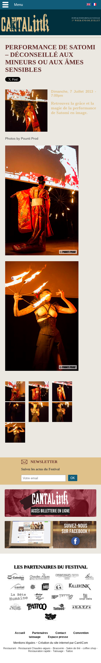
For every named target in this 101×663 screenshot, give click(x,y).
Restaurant (9, 648)
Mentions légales (24, 642)
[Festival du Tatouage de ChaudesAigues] (39, 391)
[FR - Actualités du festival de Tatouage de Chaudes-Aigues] (94, 4)
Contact (60, 633)
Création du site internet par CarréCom (63, 642)
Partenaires (40, 633)
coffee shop (89, 648)
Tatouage (58, 651)
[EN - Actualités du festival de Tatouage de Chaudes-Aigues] (88, 4)
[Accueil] (25, 24)
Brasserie (58, 648)
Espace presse (58, 637)
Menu (18, 5)
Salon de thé (73, 648)
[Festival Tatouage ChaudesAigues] (15, 412)
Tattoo (69, 651)
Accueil (20, 633)
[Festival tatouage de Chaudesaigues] (26, 110)
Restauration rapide (39, 651)
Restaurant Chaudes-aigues (34, 648)
